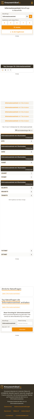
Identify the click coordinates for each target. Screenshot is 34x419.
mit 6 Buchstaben (17, 112)
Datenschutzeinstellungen (22, 406)
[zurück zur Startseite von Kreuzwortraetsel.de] (11, 2)
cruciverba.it (9, 415)
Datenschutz (8, 406)
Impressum (7, 411)
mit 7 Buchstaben (17, 116)
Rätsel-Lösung (22, 320)
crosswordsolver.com (22, 415)
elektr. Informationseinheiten (11, 294)
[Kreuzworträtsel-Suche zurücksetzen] (27, 16)
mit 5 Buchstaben (17, 107)
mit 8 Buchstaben (17, 121)
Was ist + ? (5, 327)
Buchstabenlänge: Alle (24, 130)
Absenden (22, 329)
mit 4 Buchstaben (17, 103)
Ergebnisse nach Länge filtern (10, 20)
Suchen (18, 27)
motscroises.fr (25, 411)
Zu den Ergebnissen (18, 32)
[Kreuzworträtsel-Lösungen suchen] (30, 16)
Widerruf (16, 411)
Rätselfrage (5, 14)
